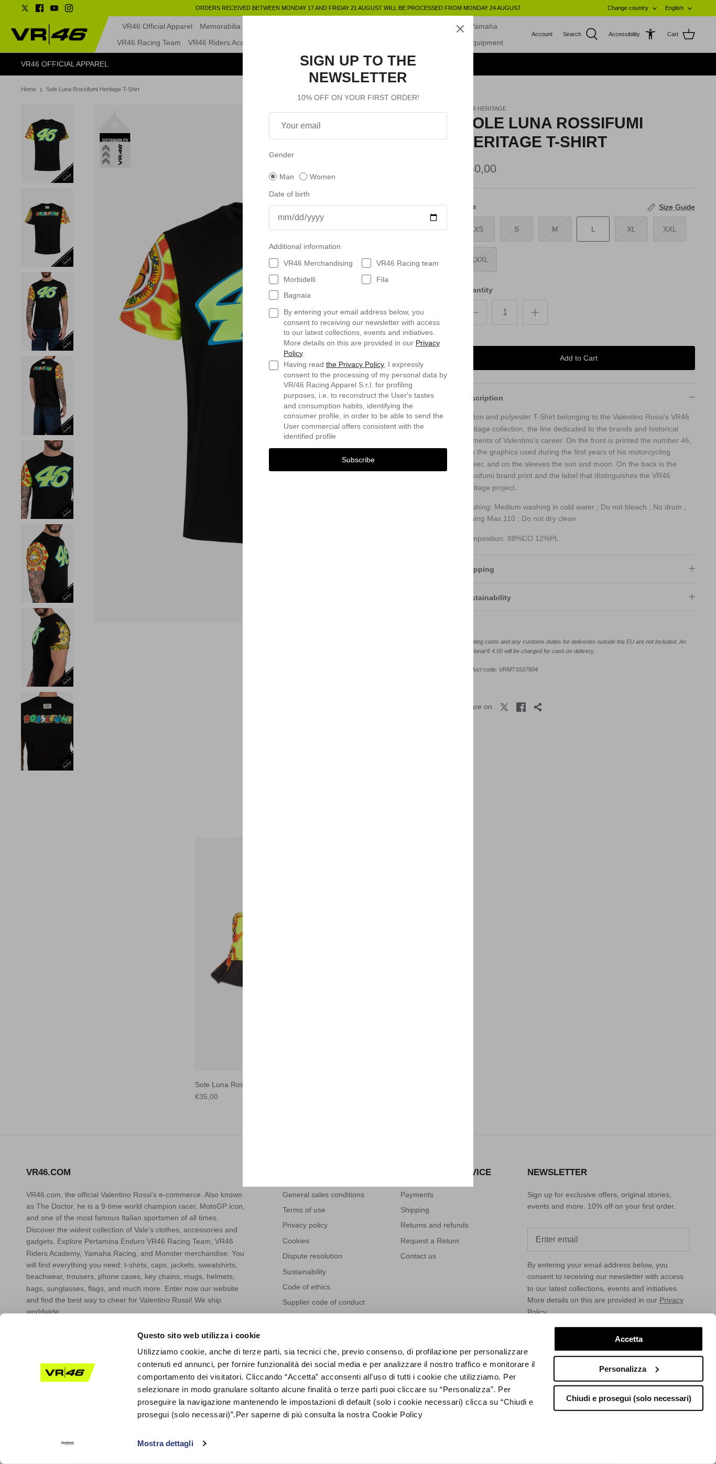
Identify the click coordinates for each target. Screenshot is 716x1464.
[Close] (460, 28)
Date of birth (289, 194)
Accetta (629, 1339)
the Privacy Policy (355, 364)
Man (286, 176)
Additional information (305, 246)
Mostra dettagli (165, 1443)
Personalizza (622, 1368)
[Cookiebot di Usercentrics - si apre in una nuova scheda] (68, 1443)
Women (322, 176)
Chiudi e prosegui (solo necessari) (628, 1398)
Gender (281, 154)
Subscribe (358, 460)
